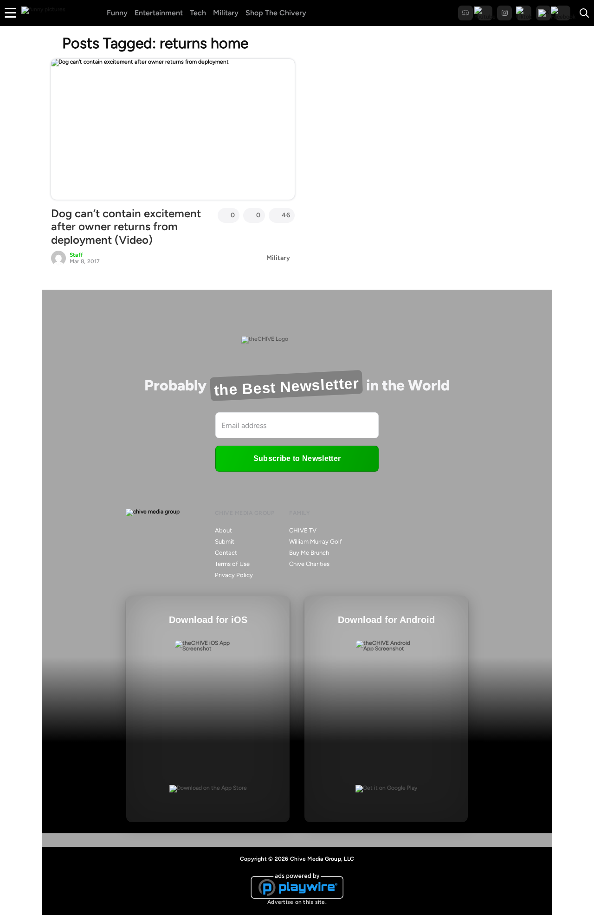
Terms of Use (232, 563)
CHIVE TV (302, 530)
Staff (76, 255)
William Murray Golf (315, 541)
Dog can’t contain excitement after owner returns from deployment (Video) (126, 227)
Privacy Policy (234, 574)
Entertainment (159, 12)
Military (226, 12)
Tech (198, 12)
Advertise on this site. (297, 902)
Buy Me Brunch (309, 552)
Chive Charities (309, 563)
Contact (226, 552)
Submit (224, 541)
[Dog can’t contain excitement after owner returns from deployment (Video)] (173, 129)
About (223, 530)
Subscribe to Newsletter (297, 458)
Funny (117, 12)
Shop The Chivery (275, 12)
